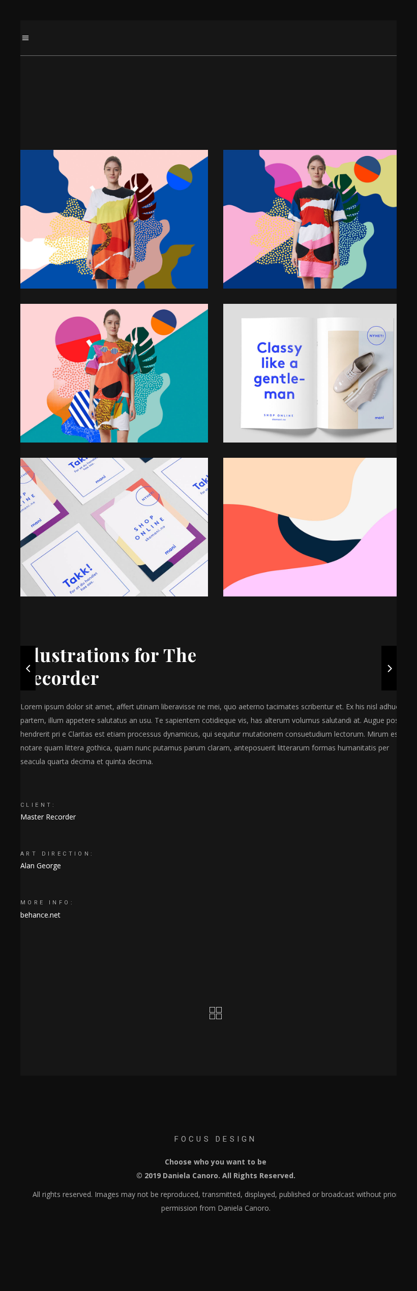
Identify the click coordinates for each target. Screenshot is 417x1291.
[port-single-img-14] (114, 373)
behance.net (40, 915)
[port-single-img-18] (317, 527)
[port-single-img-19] (114, 527)
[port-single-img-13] (317, 219)
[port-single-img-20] (317, 373)
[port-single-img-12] (114, 219)
